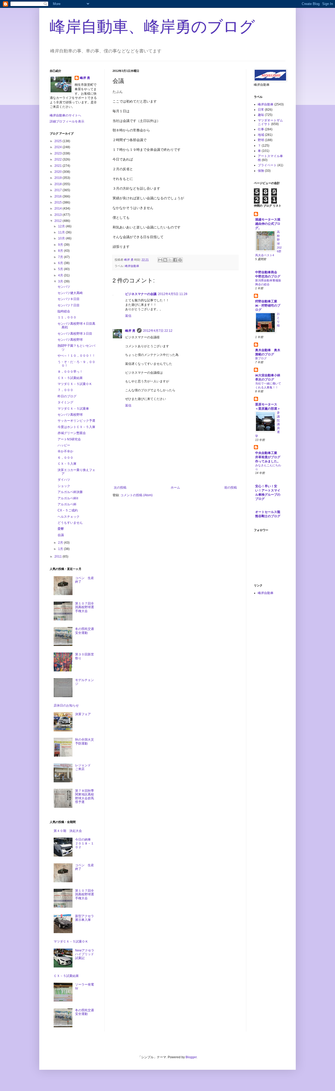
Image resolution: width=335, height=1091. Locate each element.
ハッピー (64, 445)
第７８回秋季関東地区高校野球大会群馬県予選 (84, 796)
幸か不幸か (65, 451)
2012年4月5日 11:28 (172, 294)
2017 (58, 190)
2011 (58, 556)
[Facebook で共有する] (175, 260)
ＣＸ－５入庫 (67, 464)
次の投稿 (120, 487)
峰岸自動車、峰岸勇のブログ (152, 26)
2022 (58, 159)
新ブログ (261, 358)
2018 (58, 184)
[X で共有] (170, 260)
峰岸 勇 (130, 331)
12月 (62, 226)
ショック (64, 486)
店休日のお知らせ (66, 705)
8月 (61, 251)
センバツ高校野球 (70, 339)
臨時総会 (64, 311)
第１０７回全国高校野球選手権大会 (84, 607)
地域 (261, 135)
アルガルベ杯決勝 (70, 492)
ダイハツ (64, 480)
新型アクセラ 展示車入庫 (86, 918)
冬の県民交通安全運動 (84, 630)
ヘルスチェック (69, 516)
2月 (61, 542)
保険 (261, 171)
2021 (58, 166)
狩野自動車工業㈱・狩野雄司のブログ (267, 306)
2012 (58, 221)
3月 (61, 281)
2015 (58, 202)
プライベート (267, 165)
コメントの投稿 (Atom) (136, 495)
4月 (61, 275)
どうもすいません (70, 523)
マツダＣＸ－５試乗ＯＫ (75, 384)
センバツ (64, 286)
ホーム (175, 487)
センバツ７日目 (69, 305)
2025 (58, 141)
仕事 (261, 129)
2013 (58, 215)
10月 (62, 238)
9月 (61, 245)
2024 (58, 147)
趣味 (261, 115)
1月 (61, 549)
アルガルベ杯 (67, 504)
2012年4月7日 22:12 (157, 331)
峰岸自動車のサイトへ (65, 115)
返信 (128, 316)
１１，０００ (67, 317)
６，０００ (65, 457)
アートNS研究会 (69, 439)
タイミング (65, 402)
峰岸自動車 (132, 266)
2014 (58, 208)
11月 (62, 232)
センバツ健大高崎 (70, 293)
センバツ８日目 (69, 299)
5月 (61, 269)
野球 (261, 140)
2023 (58, 153)
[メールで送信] (160, 260)
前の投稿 (230, 487)
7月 (61, 257)
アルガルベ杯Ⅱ (68, 498)
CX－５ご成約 (68, 510)
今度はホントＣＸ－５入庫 (76, 427)
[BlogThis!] (165, 260)
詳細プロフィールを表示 (67, 121)
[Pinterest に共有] (180, 260)
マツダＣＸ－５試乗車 (73, 408)
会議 (61, 535)
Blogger (191, 1057)
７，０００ (65, 390)
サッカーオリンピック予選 (76, 421)
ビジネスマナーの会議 (141, 294)
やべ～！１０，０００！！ (76, 355)
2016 (58, 196)
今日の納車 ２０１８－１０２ (84, 843)
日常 (261, 109)
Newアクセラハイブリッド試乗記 (84, 954)
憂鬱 (61, 529)
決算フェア (83, 714)
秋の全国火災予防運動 (84, 741)
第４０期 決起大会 (68, 831)
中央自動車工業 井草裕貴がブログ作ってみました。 (267, 457)
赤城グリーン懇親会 (72, 433)
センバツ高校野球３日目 (75, 333)
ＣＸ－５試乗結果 (70, 378)
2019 (58, 178)
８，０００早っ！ (70, 371)
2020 (58, 172)
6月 (61, 263)
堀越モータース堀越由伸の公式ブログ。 (267, 224)
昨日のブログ (67, 396)
